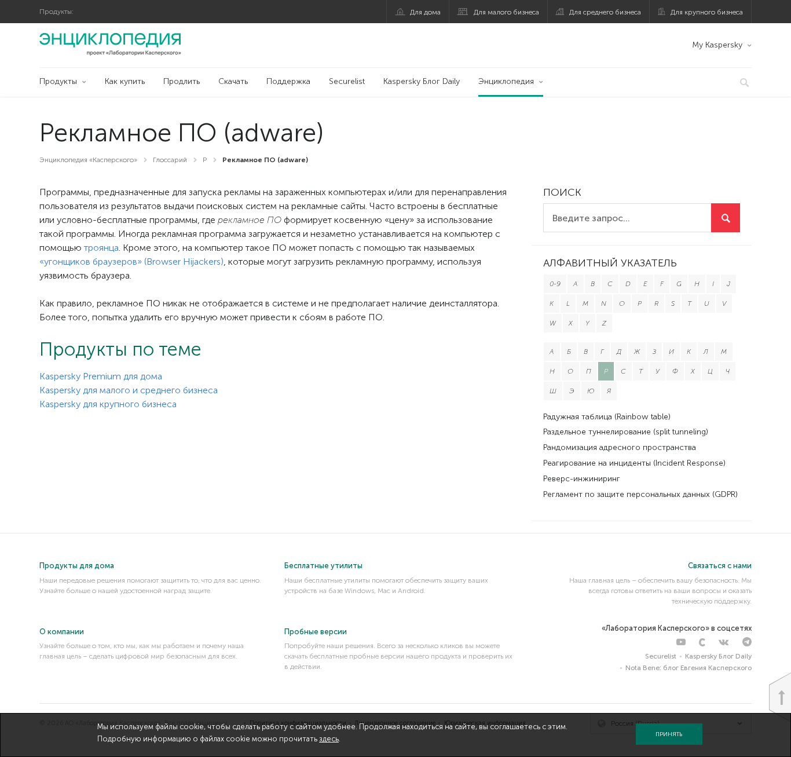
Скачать (233, 81)
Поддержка (288, 81)
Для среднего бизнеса (605, 12)
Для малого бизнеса (506, 12)
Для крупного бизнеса (707, 12)
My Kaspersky (717, 45)
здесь (329, 738)
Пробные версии (315, 631)
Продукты (58, 81)
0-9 (555, 284)
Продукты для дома (76, 565)
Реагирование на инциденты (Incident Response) (634, 463)
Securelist (347, 81)
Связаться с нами (720, 565)
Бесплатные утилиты (323, 565)
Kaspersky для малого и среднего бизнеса (128, 390)
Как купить (125, 81)
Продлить (181, 81)
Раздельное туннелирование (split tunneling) (625, 432)
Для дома (425, 12)
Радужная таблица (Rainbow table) (607, 417)
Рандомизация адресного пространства (619, 447)
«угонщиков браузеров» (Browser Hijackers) (131, 261)
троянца (101, 247)
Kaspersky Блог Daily (421, 81)
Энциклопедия (506, 81)
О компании (61, 631)
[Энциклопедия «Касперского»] (110, 44)
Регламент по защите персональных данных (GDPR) (640, 494)
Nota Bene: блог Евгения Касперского (688, 668)
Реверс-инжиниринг (581, 479)
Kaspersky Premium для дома (100, 376)
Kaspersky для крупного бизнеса (108, 403)
